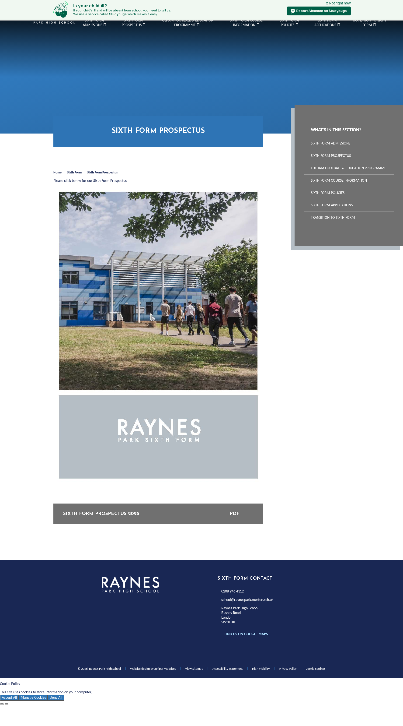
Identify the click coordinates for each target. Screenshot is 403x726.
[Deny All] (6, 704)
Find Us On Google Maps (246, 634)
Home (57, 172)
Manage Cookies (33, 698)
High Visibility (261, 669)
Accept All (9, 698)
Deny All (56, 698)
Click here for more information (117, 692)
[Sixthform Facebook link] (105, 601)
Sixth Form (74, 172)
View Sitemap (194, 669)
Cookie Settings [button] (315, 669)
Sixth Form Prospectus (102, 172)
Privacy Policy (287, 669)
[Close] (2, 704)
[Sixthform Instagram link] (115, 601)
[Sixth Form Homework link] (126, 601)
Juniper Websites (165, 669)
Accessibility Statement (227, 669)
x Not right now (338, 3)
